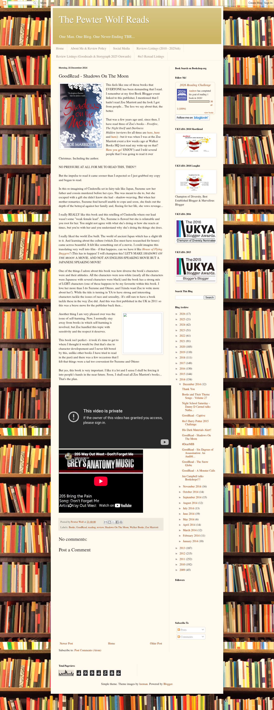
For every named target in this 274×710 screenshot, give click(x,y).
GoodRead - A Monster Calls (198, 470)
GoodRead (81, 527)
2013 (183, 548)
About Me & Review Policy (88, 48)
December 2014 (192, 384)
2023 (183, 330)
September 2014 (192, 497)
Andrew (193, 90)
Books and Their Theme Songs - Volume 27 (196, 396)
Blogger (167, 684)
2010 (183, 564)
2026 (183, 314)
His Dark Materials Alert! (196, 430)
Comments (186, 637)
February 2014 (191, 535)
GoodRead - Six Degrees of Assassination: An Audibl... (197, 453)
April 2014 (189, 525)
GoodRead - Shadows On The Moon (196, 437)
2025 (183, 319)
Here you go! (114, 150)
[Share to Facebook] (117, 522)
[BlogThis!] (110, 522)
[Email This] (106, 522)
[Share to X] (113, 522)
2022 (183, 335)
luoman (143, 684)
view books (208, 112)
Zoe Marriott (151, 527)
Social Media (121, 48)
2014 (183, 379)
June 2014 (189, 514)
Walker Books (137, 527)
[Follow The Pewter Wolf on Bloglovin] (192, 119)
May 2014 (189, 519)
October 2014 (191, 492)
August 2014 (190, 503)
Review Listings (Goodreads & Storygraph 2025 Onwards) (93, 56)
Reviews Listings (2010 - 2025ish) (158, 48)
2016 (183, 368)
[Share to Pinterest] (121, 522)
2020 (183, 346)
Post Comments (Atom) (87, 650)
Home (60, 48)
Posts (183, 630)
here (150, 132)
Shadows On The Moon (117, 527)
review (100, 527)
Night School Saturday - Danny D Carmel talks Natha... (196, 406)
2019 (183, 352)
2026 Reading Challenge (195, 85)
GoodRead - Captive (193, 415)
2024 (183, 324)
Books (72, 527)
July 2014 (189, 508)
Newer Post (66, 643)
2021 (183, 341)
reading (92, 527)
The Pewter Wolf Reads (104, 18)
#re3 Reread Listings (151, 56)
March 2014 (190, 530)
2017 (183, 363)
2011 (183, 559)
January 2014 (191, 541)
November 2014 (192, 486)
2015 (183, 374)
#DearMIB (188, 444)
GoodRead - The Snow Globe (195, 463)
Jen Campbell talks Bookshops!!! (192, 477)
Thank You (188, 389)
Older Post (156, 643)
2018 (183, 357)
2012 (183, 553)
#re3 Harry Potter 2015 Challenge (195, 422)
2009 (183, 570)
